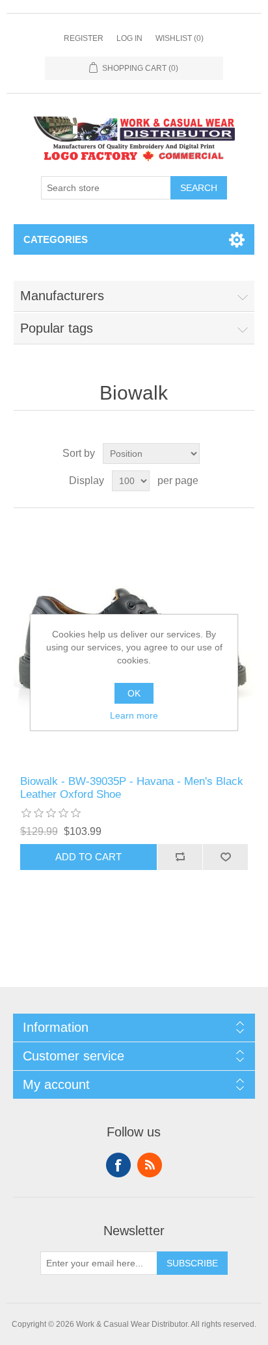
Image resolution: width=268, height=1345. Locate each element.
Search (198, 188)
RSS (149, 1165)
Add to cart (88, 856)
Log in (129, 38)
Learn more (134, 715)
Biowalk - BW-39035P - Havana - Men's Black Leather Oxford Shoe (131, 788)
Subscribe (192, 1263)
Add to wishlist (225, 857)
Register (83, 38)
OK (134, 693)
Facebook (118, 1165)
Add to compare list (179, 857)
